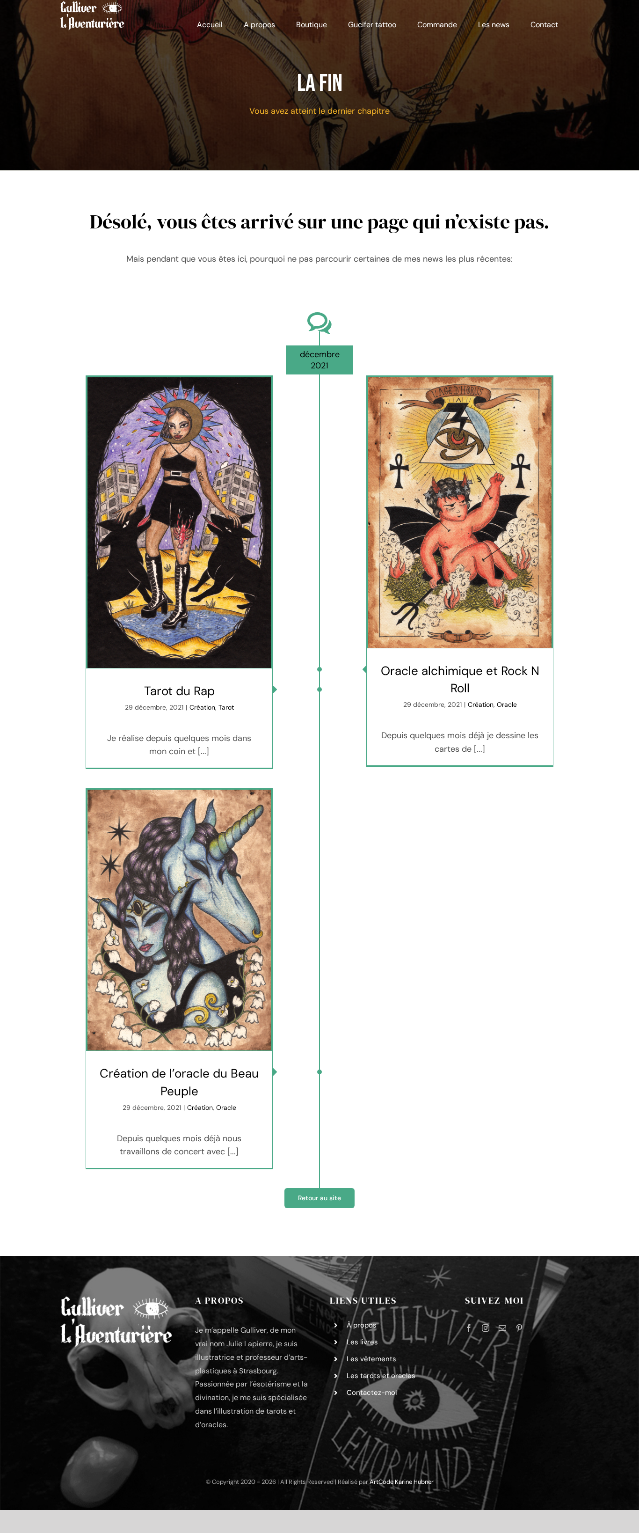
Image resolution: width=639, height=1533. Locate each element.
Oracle (507, 704)
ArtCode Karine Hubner (402, 1482)
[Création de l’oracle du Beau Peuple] (179, 920)
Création (202, 707)
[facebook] (468, 1328)
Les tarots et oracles (381, 1375)
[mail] (502, 1328)
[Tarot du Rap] (179, 522)
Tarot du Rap (179, 691)
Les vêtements (371, 1359)
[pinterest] (519, 1328)
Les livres (362, 1342)
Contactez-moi (372, 1392)
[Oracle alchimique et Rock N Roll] (460, 512)
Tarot (226, 707)
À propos (362, 1325)
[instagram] (485, 1328)
